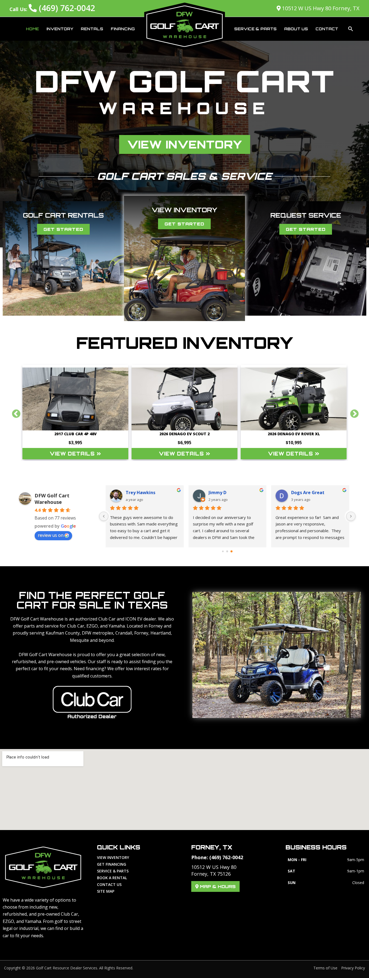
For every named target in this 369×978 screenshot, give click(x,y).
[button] (350, 29)
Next (352, 412)
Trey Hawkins (140, 492)
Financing (123, 28)
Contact (327, 28)
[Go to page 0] (223, 551)
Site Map (105, 891)
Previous (14, 412)
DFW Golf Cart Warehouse (52, 498)
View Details (73, 454)
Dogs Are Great (307, 492)
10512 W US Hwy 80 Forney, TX (320, 8)
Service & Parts (255, 28)
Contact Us (109, 884)
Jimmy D (217, 492)
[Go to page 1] (227, 551)
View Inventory (113, 857)
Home (32, 28)
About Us (296, 28)
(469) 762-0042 (66, 8)
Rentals (92, 28)
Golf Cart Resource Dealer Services (66, 967)
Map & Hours (217, 886)
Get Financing (111, 864)
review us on (50, 535)
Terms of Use (325, 967)
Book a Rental (112, 877)
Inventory (59, 28)
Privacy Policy (353, 967)
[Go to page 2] (231, 551)
